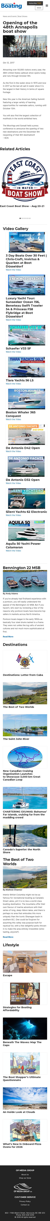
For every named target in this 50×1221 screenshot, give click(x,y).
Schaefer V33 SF (18, 348)
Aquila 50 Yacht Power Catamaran (23, 545)
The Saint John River (16, 738)
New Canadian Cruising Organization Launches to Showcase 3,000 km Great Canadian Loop (21, 775)
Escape (7, 975)
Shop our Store (25, 1178)
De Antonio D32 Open (23, 480)
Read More (8, 636)
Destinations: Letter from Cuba (23, 675)
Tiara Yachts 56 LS (19, 380)
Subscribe (35, 3)
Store (39, 8)
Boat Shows (22, 16)
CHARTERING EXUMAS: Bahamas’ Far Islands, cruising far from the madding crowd (25, 814)
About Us (25, 1174)
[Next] (46, 185)
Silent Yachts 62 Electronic (26, 512)
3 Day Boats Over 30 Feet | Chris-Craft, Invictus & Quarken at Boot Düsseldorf (26, 261)
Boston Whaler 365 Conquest (20, 414)
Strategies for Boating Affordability (17, 1009)
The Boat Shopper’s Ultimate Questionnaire (22, 1079)
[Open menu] (46, 6)
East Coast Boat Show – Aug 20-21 (22, 206)
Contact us (25, 1205)
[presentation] (25, 179)
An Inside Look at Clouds (19, 1112)
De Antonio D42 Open (23, 448)
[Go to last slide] (4, 185)
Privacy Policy (25, 1201)
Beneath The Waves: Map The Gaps (22, 1044)
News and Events (10, 16)
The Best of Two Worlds (18, 707)
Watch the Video (13, 269)
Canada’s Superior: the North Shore (21, 851)
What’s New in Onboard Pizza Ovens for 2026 (22, 1145)
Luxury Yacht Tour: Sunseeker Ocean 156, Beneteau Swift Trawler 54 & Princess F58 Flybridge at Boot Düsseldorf (24, 307)
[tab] (20, 218)
